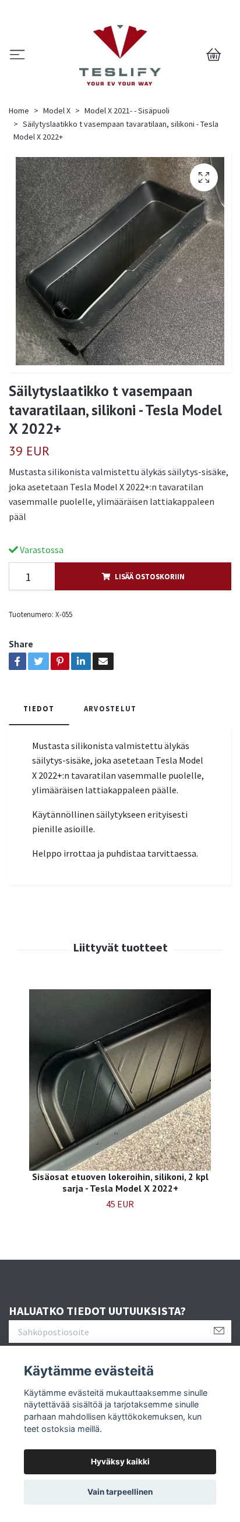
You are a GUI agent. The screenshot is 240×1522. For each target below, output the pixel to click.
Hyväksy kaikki (120, 1461)
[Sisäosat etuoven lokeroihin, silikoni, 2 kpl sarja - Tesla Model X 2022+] (120, 1080)
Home (19, 110)
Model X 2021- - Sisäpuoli (127, 110)
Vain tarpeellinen (120, 1491)
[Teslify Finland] (120, 55)
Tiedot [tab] (39, 708)
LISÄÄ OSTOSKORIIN (150, 576)
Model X (56, 110)
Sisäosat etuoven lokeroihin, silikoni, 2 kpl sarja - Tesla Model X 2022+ (120, 1183)
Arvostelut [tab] (110, 708)
